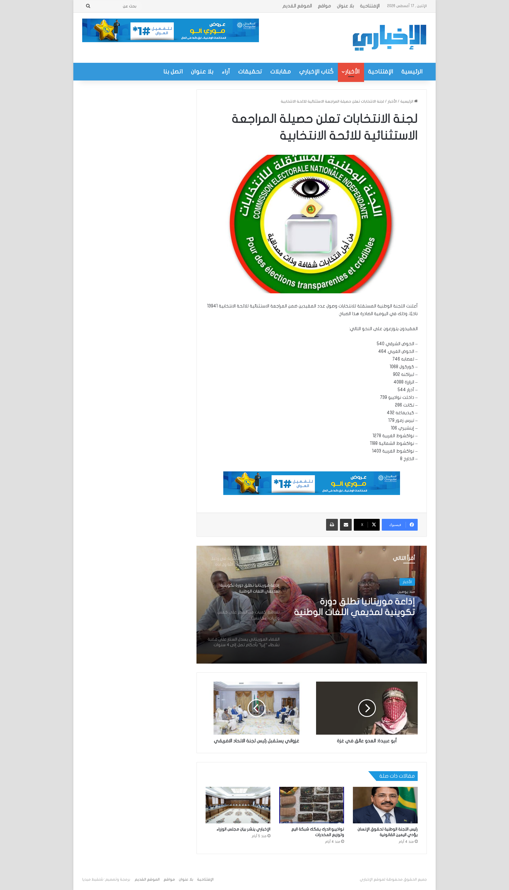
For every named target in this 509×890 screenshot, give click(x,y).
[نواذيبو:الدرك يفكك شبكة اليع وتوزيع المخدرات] (311, 805)
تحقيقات (250, 71)
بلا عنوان (345, 6)
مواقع (324, 6)
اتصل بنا (173, 71)
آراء (226, 71)
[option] (311, 605)
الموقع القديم (297, 6)
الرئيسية (412, 71)
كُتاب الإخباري (316, 71)
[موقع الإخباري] (389, 37)
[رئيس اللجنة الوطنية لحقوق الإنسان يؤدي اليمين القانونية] (385, 805)
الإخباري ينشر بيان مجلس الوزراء (243, 829)
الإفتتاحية (370, 6)
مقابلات (280, 71)
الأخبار (352, 71)
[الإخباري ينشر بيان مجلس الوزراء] (238, 805)
